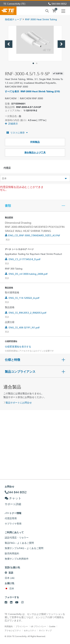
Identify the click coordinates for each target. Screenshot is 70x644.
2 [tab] (36, 63)
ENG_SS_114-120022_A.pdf (24, 297)
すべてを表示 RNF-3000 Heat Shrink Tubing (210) (32, 91)
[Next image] (61, 44)
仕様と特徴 (12, 360)
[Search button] (47, 10)
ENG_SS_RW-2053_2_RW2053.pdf (27, 312)
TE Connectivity (8, 10)
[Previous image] (8, 44)
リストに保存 (17, 132)
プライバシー (22, 626)
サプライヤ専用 (13, 523)
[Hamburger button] (63, 10)
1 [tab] (33, 63)
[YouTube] (16, 602)
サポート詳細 (13, 504)
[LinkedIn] (11, 602)
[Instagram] (22, 602)
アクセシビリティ (13, 630)
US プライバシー (38, 626)
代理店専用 (11, 518)
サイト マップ (45, 630)
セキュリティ (30, 630)
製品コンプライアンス (20, 371)
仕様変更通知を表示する (18, 346)
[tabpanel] (35, 43)
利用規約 (9, 626)
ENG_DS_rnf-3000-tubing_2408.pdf (28, 273)
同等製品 (35, 142)
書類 (8, 206)
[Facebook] (6, 602)
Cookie (52, 626)
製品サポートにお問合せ (19, 402)
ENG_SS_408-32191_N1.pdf (24, 327)
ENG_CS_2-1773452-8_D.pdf (24, 259)
